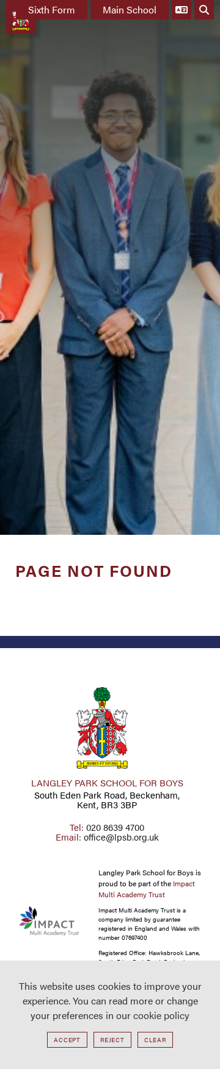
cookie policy (161, 1015)
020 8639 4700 (115, 826)
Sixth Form (51, 9)
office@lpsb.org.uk (121, 836)
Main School (129, 9)
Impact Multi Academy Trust (146, 889)
